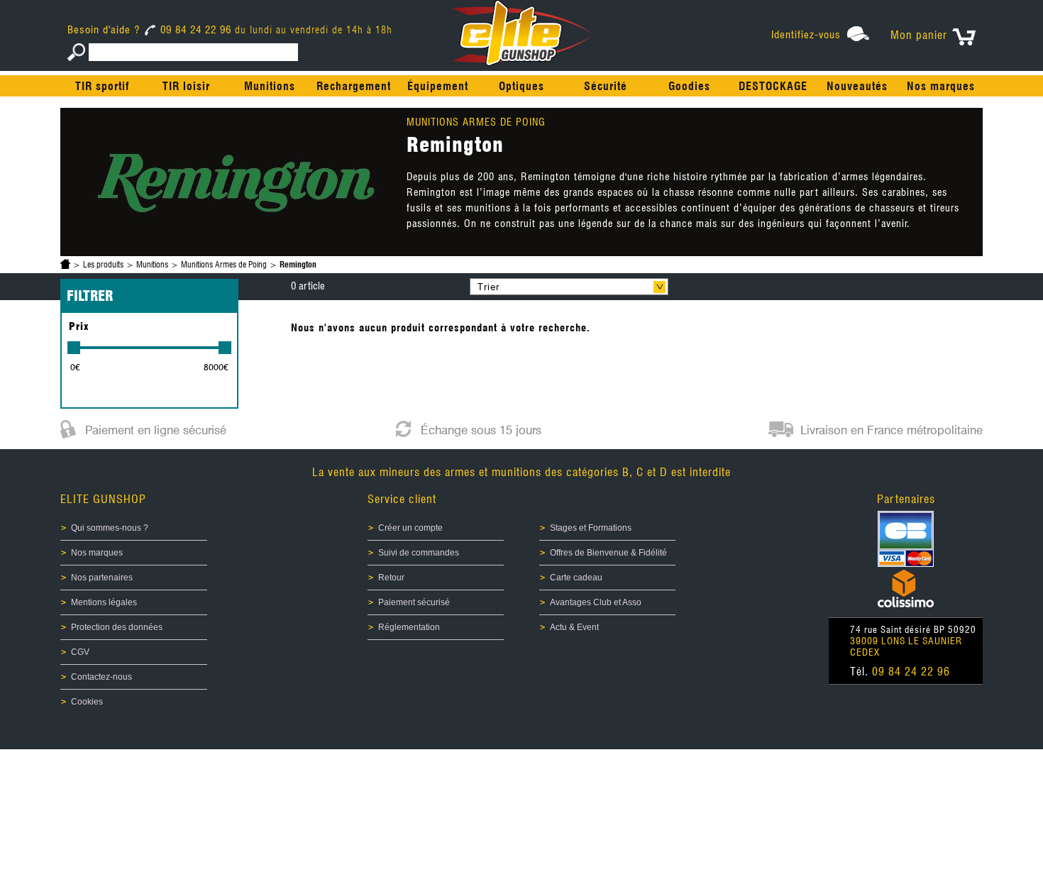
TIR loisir (186, 86)
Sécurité (605, 86)
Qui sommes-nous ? (109, 528)
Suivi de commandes (418, 553)
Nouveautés (857, 86)
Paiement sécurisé (414, 602)
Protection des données (116, 627)
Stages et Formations (590, 528)
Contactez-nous (101, 677)
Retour (391, 578)
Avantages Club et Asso (595, 602)
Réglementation (409, 627)
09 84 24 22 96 (196, 29)
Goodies (689, 86)
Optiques (521, 86)
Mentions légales (104, 602)
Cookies (87, 702)
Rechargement (353, 86)
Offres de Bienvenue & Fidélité (608, 553)
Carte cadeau (576, 578)
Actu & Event (574, 627)
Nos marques (941, 86)
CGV (80, 652)
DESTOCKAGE (773, 86)
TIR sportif (102, 86)
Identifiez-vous (806, 34)
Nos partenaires (102, 578)
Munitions (269, 86)
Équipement (437, 86)
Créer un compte (410, 528)
